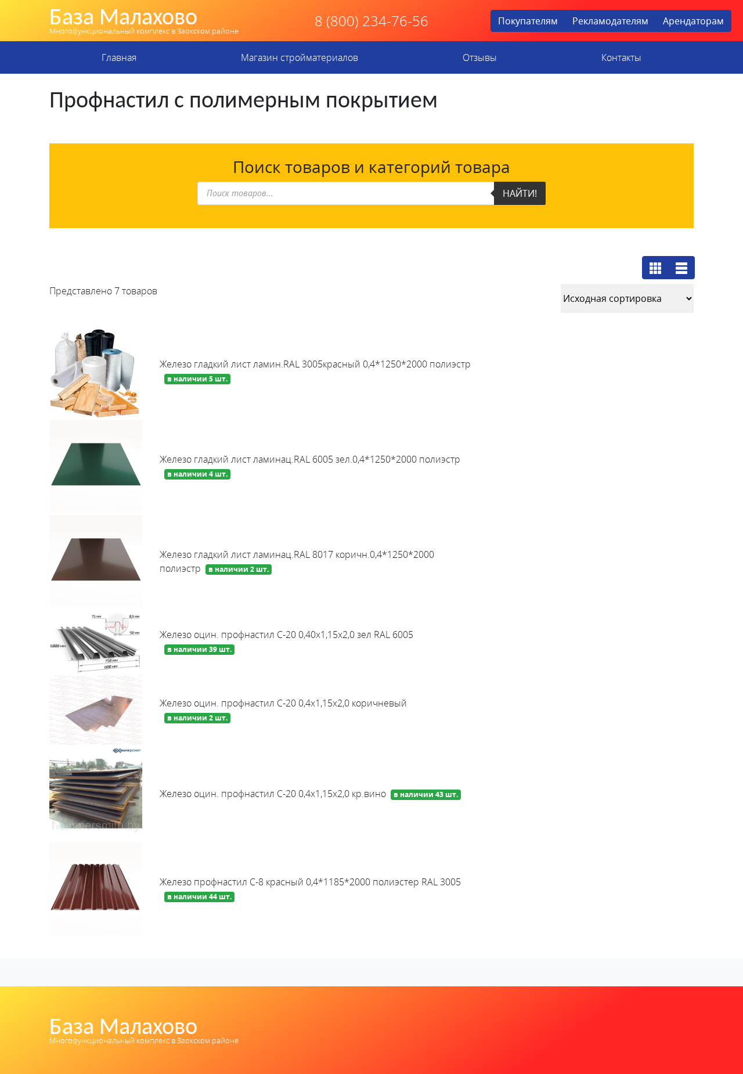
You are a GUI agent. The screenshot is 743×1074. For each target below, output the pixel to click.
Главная (119, 57)
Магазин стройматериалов (299, 57)
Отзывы (480, 57)
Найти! (520, 193)
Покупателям (528, 21)
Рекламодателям (610, 21)
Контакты (621, 57)
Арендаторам (693, 21)
